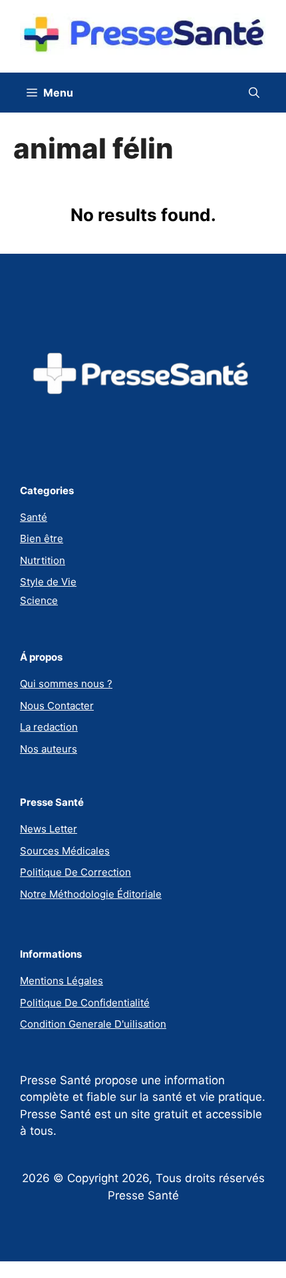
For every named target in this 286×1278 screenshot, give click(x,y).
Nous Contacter (57, 705)
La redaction (49, 727)
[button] (254, 93)
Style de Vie (48, 581)
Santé (33, 517)
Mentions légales (61, 980)
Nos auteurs (48, 749)
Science (39, 600)
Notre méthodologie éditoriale (91, 894)
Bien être (41, 538)
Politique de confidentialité (85, 1002)
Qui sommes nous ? (66, 683)
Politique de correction (75, 872)
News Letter (48, 828)
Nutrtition (42, 560)
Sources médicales (65, 850)
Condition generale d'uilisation (93, 1024)
